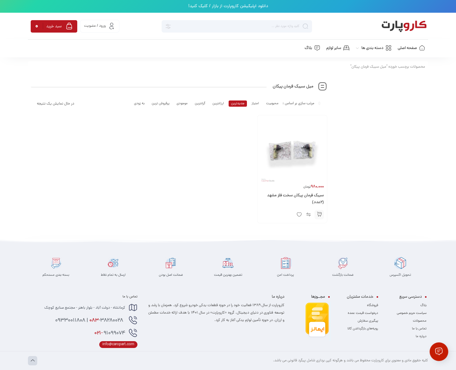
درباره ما (421, 336)
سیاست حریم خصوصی (412, 313)
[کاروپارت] (404, 26)
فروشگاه (372, 305)
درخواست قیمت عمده (363, 313)
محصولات (420, 321)
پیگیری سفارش (368, 321)
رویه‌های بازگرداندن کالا (362, 328)
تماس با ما (419, 328)
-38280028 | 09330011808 (89, 321)
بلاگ (423, 305)
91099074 (109, 333)
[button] (319, 214)
